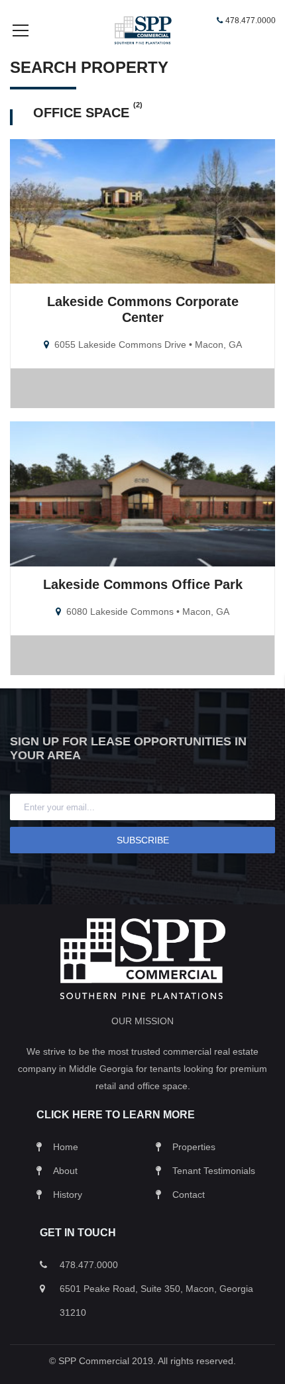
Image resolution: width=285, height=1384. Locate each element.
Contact (188, 1194)
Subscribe (143, 840)
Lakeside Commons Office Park (143, 584)
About (65, 1170)
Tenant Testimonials (213, 1170)
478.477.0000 (250, 20)
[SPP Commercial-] (142, 29)
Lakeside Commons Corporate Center (143, 309)
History (67, 1194)
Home (65, 1147)
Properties (193, 1147)
